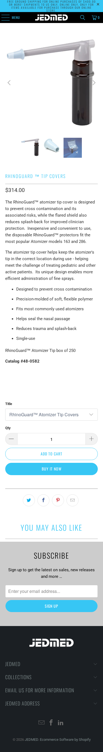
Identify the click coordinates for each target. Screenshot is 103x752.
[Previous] (9, 83)
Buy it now (52, 469)
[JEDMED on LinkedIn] (61, 723)
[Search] (82, 17)
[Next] (93, 83)
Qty (8, 428)
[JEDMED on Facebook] (51, 723)
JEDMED (31, 739)
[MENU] (2, 17)
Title (8, 404)
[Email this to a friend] (72, 500)
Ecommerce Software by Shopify (65, 739)
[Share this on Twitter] (29, 500)
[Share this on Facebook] (43, 500)
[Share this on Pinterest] (58, 500)
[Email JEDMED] (42, 723)
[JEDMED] (51, 17)
